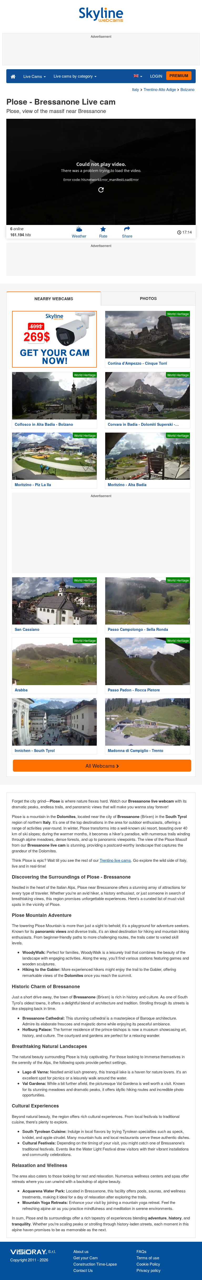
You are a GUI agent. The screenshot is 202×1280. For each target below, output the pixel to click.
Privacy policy (149, 1270)
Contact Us (83, 1270)
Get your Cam (85, 1257)
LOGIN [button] (156, 76)
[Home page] (13, 76)
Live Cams (33, 76)
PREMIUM (178, 75)
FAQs (142, 1251)
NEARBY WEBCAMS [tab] (53, 299)
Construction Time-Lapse (95, 1264)
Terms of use (148, 1257)
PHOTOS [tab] (148, 298)
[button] (137, 76)
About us (81, 1251)
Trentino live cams (115, 860)
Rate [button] (103, 236)
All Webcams (100, 765)
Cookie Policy (148, 1264)
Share (127, 236)
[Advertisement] (101, 52)
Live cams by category (74, 76)
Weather (79, 236)
